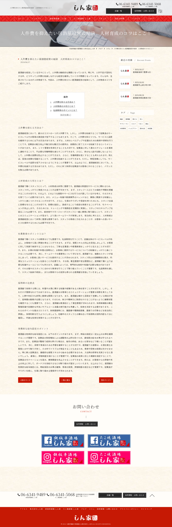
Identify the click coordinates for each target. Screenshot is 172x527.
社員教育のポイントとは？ (65, 110)
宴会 (147, 124)
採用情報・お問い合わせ (144, 11)
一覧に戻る (65, 380)
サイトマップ (146, 509)
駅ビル (135, 119)
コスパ (133, 124)
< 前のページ (25, 380)
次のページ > (106, 380)
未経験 (150, 128)
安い (141, 119)
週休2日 (142, 128)
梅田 (121, 119)
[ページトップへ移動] (152, 495)
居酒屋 (128, 119)
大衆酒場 (123, 128)
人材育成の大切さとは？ (64, 106)
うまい (140, 124)
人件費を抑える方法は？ (64, 102)
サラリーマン (124, 124)
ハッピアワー (132, 128)
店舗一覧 (118, 11)
